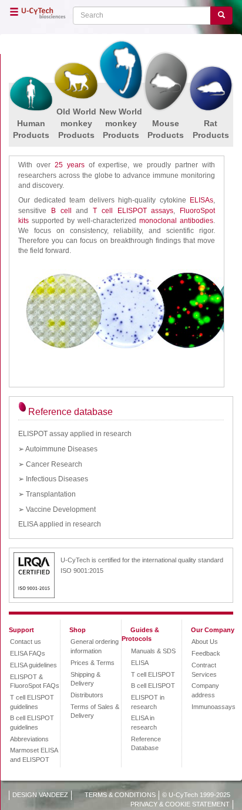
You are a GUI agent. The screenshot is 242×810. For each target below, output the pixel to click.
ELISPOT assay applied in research (75, 434)
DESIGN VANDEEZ (40, 794)
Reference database (70, 412)
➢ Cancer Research (50, 464)
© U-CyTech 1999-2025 (196, 794)
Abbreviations (29, 739)
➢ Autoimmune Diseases (58, 449)
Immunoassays (213, 706)
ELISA (140, 662)
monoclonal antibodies (176, 221)
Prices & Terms (92, 662)
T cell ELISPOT (153, 674)
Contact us (25, 641)
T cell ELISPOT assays (133, 211)
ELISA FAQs (27, 653)
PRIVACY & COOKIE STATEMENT (180, 804)
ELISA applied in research (59, 524)
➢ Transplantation (47, 494)
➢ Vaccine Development (57, 509)
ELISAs (201, 200)
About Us (204, 641)
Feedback (205, 653)
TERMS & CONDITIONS (120, 794)
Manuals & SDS (153, 650)
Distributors (86, 694)
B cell (61, 211)
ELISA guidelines (33, 665)
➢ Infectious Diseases (53, 479)
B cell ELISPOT (153, 685)
